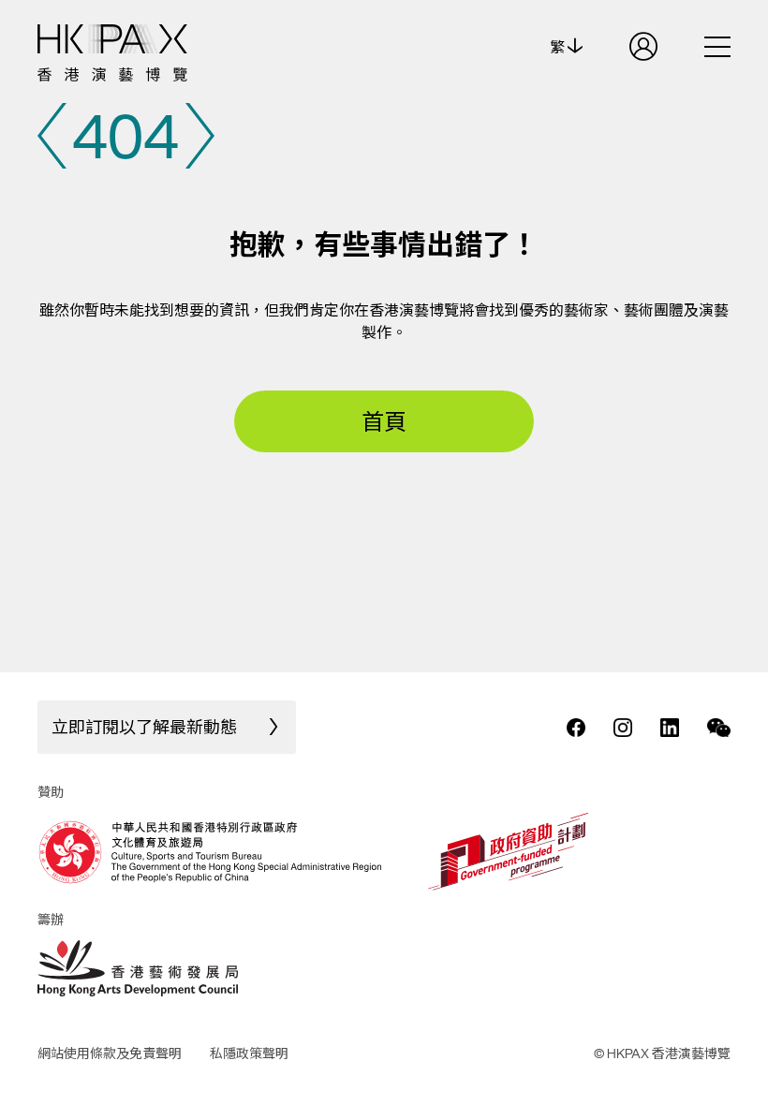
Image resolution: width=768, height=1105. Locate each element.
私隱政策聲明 (249, 1053)
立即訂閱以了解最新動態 (144, 727)
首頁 (384, 421)
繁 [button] (559, 47)
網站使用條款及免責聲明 (109, 1053)
